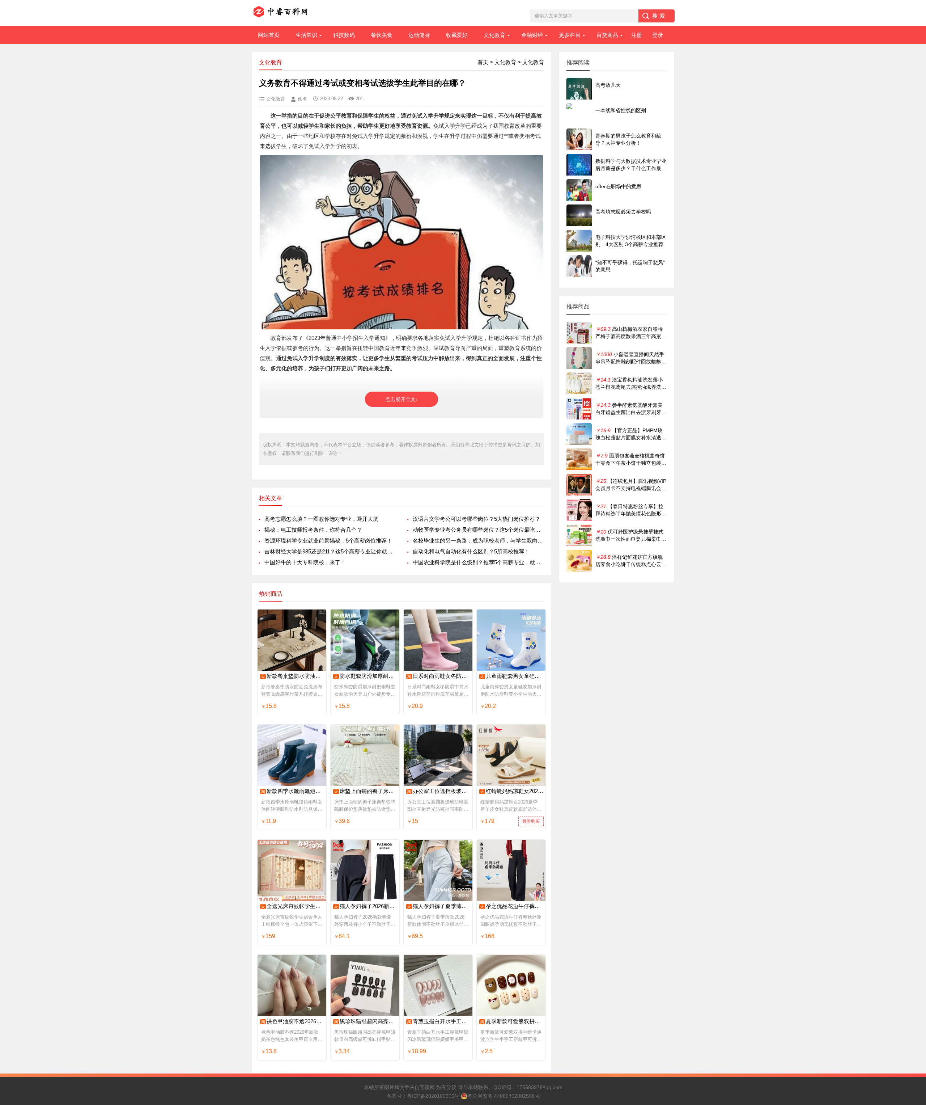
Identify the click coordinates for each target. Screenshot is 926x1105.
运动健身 (419, 35)
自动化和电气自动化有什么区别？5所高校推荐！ (471, 551)
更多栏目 (570, 35)
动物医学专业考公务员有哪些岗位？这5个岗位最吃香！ (478, 530)
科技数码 (344, 35)
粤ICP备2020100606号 (433, 1096)
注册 (636, 35)
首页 (482, 62)
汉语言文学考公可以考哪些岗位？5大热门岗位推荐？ (476, 519)
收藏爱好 (457, 35)
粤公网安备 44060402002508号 (503, 1096)
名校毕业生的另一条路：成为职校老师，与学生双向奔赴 (478, 540)
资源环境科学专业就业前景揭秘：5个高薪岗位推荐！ (328, 540)
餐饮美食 (381, 35)
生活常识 (306, 35)
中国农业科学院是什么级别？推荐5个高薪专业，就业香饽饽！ (478, 562)
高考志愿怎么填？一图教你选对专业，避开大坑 (321, 519)
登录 (657, 35)
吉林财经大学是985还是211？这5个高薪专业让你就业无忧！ (330, 551)
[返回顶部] (911, 987)
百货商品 (607, 35)
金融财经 (532, 35)
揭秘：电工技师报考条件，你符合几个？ (313, 530)
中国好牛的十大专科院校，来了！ (305, 562)
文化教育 (494, 35)
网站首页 (269, 35)
